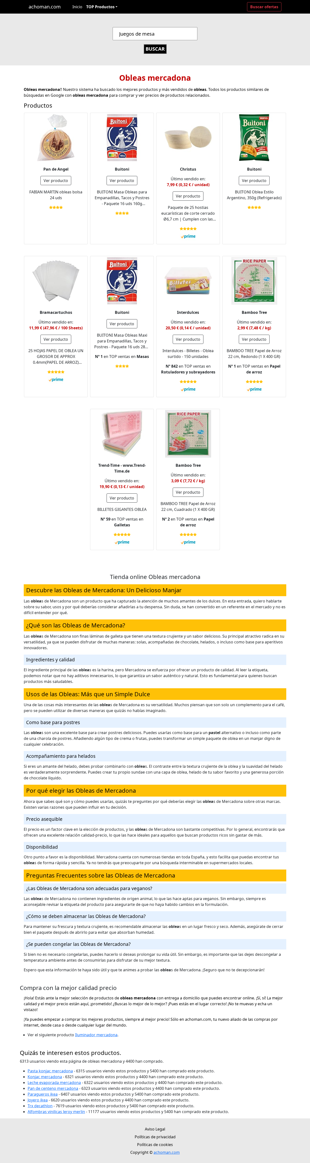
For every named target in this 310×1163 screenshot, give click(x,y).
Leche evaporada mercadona (54, 1082)
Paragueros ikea (43, 1094)
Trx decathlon (40, 1105)
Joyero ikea (38, 1100)
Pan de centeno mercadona (53, 1088)
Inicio (77, 6)
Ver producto (56, 180)
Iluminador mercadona (96, 1034)
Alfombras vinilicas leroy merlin (56, 1111)
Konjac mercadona (45, 1076)
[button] (101, 7)
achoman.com (45, 6)
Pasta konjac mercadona (50, 1071)
